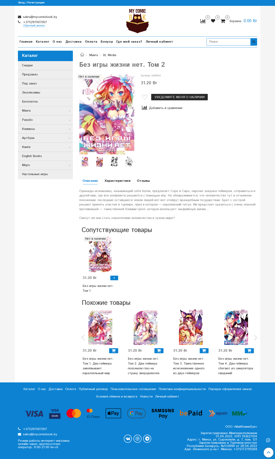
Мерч (26, 165)
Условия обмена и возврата (116, 396)
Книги (26, 147)
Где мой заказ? (129, 41)
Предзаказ (30, 74)
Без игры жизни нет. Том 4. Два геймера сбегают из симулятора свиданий (235, 366)
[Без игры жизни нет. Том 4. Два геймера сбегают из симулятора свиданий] (236, 327)
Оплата (91, 41)
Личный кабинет (159, 41)
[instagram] (137, 439)
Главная (26, 41)
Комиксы (28, 129)
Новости (146, 396)
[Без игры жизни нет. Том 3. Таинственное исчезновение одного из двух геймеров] (191, 327)
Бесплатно (30, 101)
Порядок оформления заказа (230, 389)
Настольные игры (35, 174)
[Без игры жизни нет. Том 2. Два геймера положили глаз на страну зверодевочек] (145, 327)
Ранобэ (27, 120)
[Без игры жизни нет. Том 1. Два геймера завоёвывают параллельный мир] (100, 327)
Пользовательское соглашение (133, 389)
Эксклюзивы (31, 92)
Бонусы (107, 41)
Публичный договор (93, 389)
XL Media (109, 55)
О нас (57, 41)
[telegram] (147, 439)
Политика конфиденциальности (182, 389)
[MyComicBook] (137, 20)
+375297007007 (34, 22)
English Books (32, 156)
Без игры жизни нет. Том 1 (98, 288)
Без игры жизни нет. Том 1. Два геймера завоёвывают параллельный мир (98, 366)
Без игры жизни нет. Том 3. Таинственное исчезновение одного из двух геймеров (189, 366)
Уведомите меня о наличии (179, 97)
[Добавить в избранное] (145, 97)
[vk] (128, 439)
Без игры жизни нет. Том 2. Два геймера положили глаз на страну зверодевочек (143, 366)
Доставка (73, 41)
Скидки (27, 65)
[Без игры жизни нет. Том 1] (100, 254)
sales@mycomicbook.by (39, 17)
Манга (93, 55)
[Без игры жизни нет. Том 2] (106, 114)
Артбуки (28, 138)
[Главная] (82, 55)
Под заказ (29, 83)
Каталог (43, 41)
